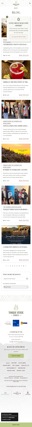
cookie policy (11, 417)
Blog (16, 8)
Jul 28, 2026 (6, 95)
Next (25, 266)
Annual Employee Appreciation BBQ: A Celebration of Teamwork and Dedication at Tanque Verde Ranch (16, 126)
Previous (6, 266)
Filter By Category (9, 283)
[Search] (27, 278)
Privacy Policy (8, 378)
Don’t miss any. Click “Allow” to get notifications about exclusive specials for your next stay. (18, 30)
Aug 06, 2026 (6, 55)
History (14, 363)
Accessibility (24, 378)
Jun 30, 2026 (6, 220)
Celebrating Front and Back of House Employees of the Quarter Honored (16, 44)
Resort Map (11, 370)
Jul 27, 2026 (6, 139)
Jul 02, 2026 (6, 180)
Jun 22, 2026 (6, 260)
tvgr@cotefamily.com (16, 341)
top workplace (16, 121)
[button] (16, 424)
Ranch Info (6, 365)
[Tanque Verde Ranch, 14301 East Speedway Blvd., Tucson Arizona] (16, 3)
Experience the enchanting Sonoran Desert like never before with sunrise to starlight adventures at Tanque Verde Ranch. (15, 175)
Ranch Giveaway (16, 347)
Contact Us (16, 332)
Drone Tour (21, 370)
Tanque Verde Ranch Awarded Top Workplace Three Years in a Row (16, 209)
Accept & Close (6, 419)
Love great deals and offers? (18, 24)
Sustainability (11, 368)
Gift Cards (15, 365)
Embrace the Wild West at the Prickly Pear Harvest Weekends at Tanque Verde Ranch (16, 82)
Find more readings (12, 274)
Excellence (7, 42)
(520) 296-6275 (16, 339)
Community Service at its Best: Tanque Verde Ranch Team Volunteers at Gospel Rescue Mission (16, 247)
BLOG (16, 12)
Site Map (16, 378)
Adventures (7, 121)
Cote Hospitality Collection (16, 386)
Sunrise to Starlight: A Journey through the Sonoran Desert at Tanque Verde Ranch (16, 170)
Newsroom (21, 368)
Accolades (22, 363)
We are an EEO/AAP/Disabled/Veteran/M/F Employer (16, 381)
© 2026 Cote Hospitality (16, 376)
